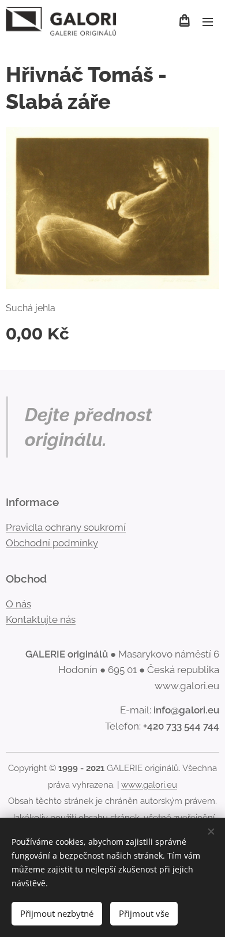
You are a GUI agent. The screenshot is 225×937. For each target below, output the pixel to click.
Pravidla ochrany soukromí (66, 527)
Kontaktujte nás (41, 619)
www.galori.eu (149, 785)
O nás (18, 604)
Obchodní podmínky (52, 543)
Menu (207, 21)
